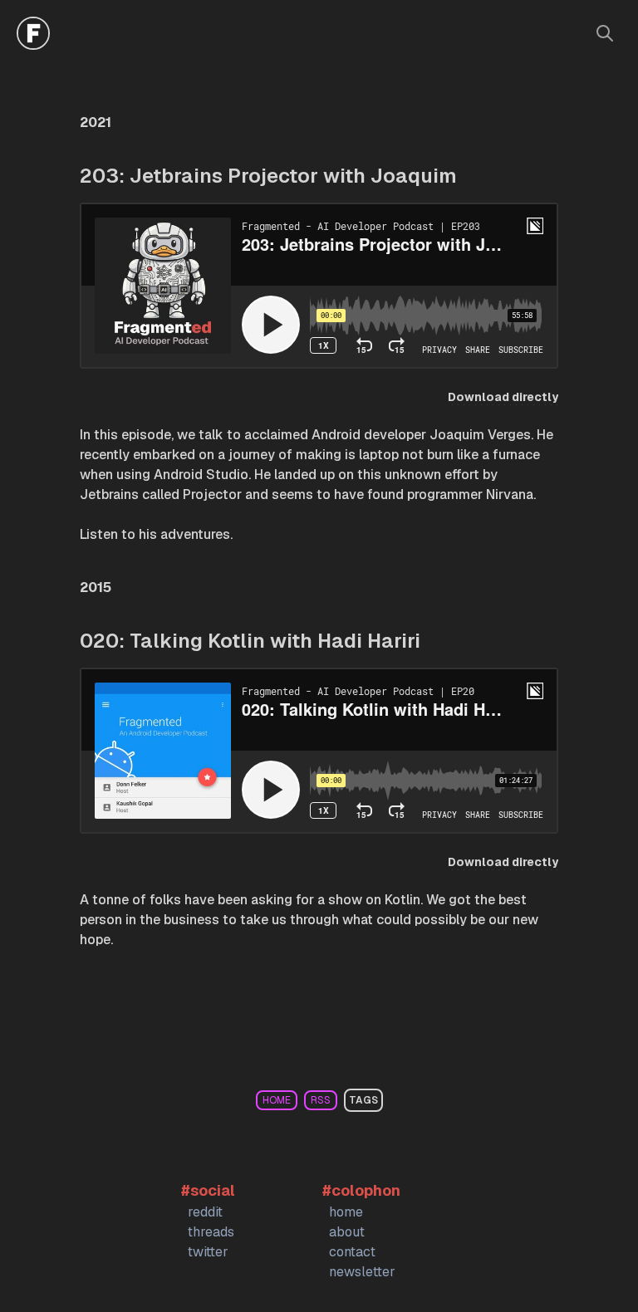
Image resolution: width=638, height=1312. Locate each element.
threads (211, 1232)
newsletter (362, 1271)
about (347, 1232)
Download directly (503, 396)
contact (352, 1252)
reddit (205, 1212)
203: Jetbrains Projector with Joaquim (268, 175)
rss (321, 1100)
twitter (208, 1252)
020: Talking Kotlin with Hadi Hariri (250, 641)
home (277, 1100)
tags (363, 1100)
